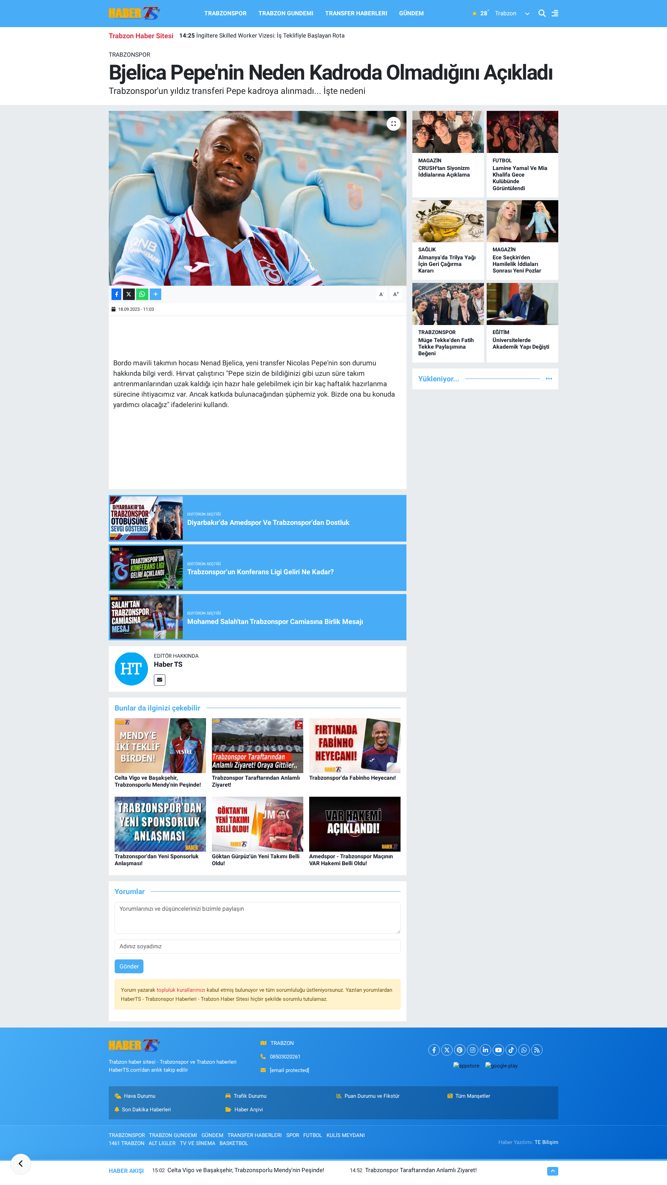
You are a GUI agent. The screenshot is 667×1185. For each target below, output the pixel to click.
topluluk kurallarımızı (182, 990)
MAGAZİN (430, 160)
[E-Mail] (159, 680)
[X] (447, 1050)
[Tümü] (549, 378)
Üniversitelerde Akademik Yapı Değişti (521, 343)
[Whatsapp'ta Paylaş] (142, 294)
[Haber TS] (131, 668)
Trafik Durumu (250, 1096)
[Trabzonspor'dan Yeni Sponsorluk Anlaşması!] (160, 823)
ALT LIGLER (162, 1143)
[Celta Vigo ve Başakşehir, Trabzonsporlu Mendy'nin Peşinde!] (160, 745)
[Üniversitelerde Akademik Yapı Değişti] (522, 304)
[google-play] (501, 1066)
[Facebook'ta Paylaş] (116, 294)
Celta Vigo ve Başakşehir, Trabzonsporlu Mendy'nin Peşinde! (158, 781)
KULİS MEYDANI (346, 1135)
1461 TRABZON (127, 1143)
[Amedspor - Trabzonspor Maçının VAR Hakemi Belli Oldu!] (355, 823)
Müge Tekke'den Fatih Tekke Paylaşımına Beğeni (446, 347)
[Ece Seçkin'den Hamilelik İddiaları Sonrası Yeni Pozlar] (522, 221)
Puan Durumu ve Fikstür (372, 1096)
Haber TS (168, 664)
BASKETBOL (234, 1143)
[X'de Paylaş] (129, 294)
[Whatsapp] (524, 1050)
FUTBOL (502, 160)
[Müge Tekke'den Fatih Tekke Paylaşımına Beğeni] (448, 304)
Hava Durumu (139, 1096)
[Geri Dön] (20, 1164)
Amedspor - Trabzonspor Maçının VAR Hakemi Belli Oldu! (351, 859)
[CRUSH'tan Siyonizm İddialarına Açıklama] (448, 132)
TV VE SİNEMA (197, 1143)
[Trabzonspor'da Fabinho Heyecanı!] (355, 745)
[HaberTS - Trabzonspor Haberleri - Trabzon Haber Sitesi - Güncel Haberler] (135, 13)
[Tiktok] (511, 1050)
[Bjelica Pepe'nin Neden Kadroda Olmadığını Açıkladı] (257, 198)
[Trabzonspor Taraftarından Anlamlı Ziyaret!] (257, 745)
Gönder (129, 966)
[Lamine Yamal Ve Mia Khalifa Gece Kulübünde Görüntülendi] (522, 132)
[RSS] (537, 1050)
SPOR (292, 1135)
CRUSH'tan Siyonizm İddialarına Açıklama (444, 171)
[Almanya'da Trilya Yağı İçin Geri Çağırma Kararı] (448, 221)
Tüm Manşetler (472, 1096)
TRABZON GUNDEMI (285, 13)
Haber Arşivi (248, 1109)
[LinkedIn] (485, 1050)
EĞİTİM (501, 332)
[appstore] (466, 1066)
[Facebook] (434, 1050)
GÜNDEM (411, 13)
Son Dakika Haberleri (146, 1109)
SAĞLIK (427, 249)
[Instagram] (472, 1050)
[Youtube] (498, 1050)
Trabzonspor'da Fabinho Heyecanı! (352, 777)
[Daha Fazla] (155, 294)
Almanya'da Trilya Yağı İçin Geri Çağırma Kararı (447, 264)
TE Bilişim (546, 1142)
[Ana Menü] (552, 13)
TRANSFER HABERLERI (356, 13)
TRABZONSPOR (225, 13)
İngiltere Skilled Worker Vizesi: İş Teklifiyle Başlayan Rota (262, 35)
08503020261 (285, 1057)
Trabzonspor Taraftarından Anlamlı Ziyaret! (421, 1170)
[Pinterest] (460, 1050)
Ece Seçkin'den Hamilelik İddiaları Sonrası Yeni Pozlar (517, 264)
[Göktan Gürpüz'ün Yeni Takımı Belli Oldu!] (257, 823)
